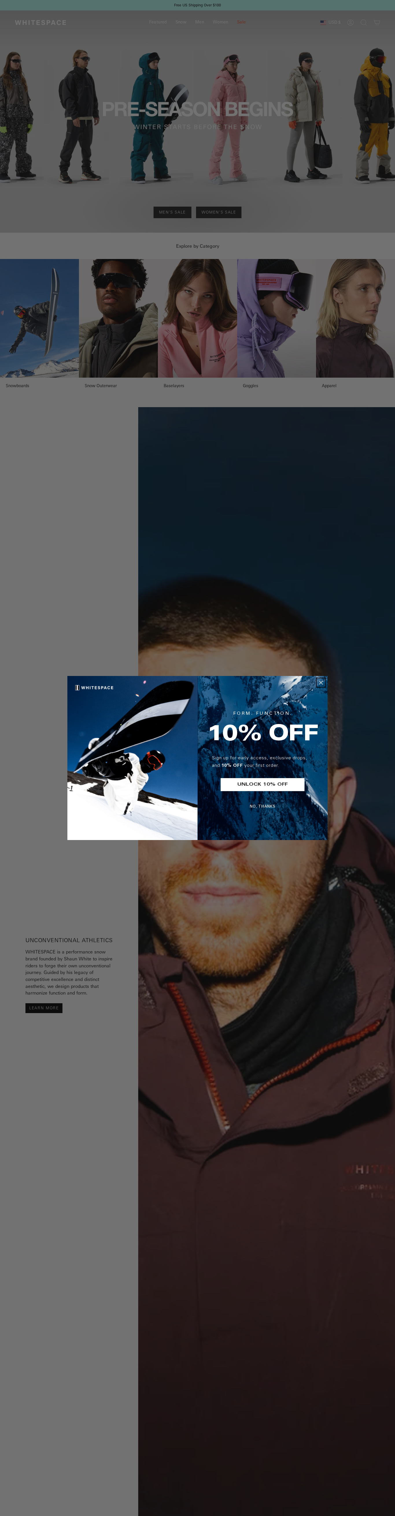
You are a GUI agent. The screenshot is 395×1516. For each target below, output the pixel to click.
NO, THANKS (263, 807)
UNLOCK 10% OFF (262, 784)
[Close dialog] (321, 682)
